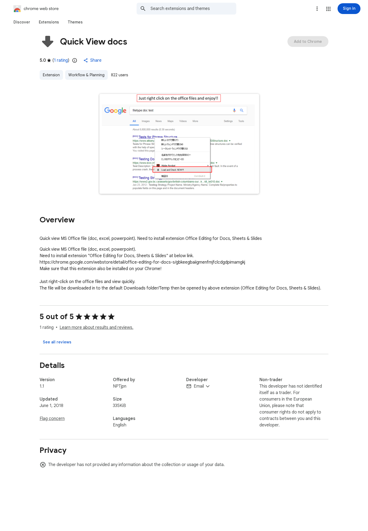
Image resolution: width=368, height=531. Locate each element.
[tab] (21, 22)
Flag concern (52, 418)
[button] (328, 9)
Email (199, 386)
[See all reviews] (57, 342)
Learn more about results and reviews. (96, 327)
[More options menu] (317, 8)
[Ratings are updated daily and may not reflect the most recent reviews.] (74, 60)
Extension (51, 75)
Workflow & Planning (86, 75)
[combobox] (193, 8)
